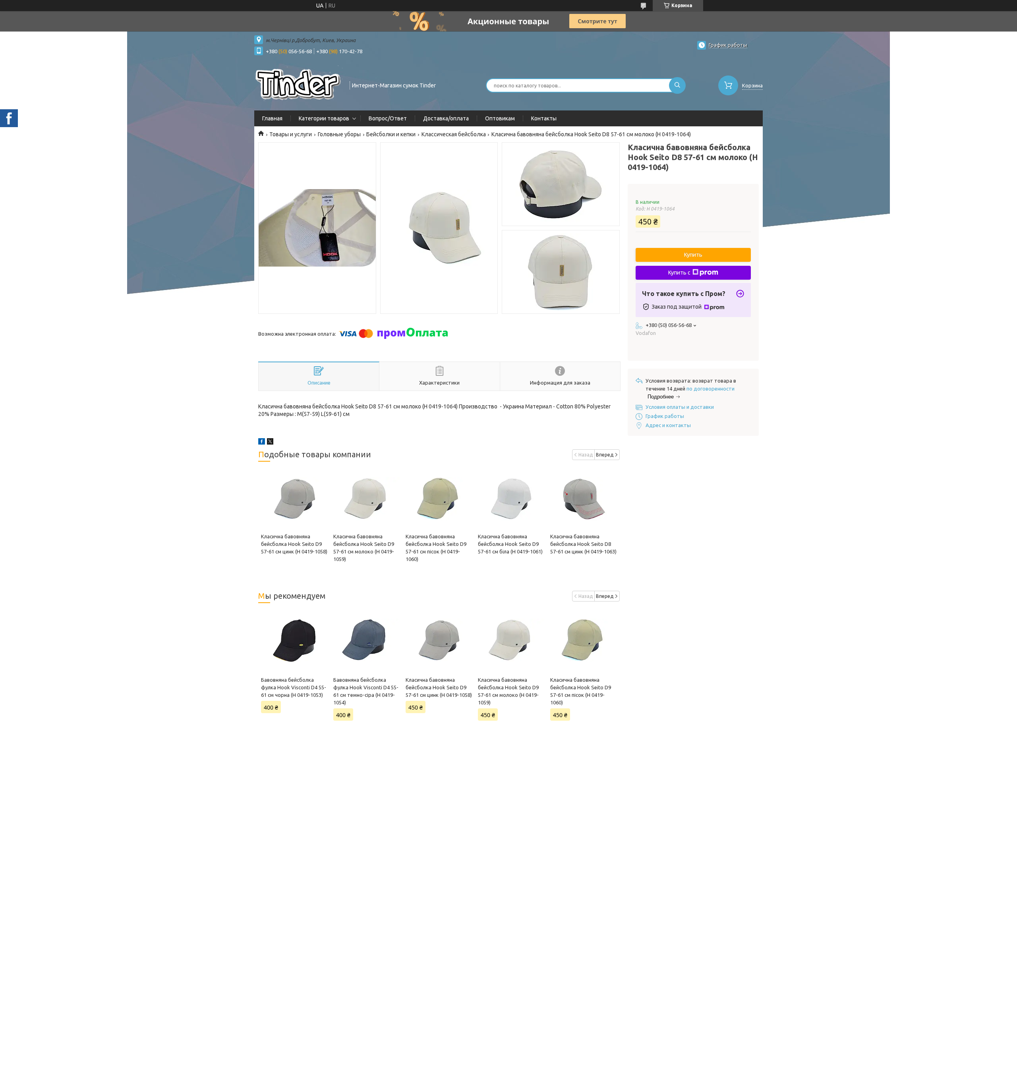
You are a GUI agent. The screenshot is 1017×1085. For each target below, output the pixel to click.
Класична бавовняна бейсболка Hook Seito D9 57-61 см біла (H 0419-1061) (510, 544)
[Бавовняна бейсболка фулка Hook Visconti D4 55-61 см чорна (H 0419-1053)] (294, 640)
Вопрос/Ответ (388, 118)
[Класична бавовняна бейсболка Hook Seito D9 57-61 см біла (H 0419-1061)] (511, 499)
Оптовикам (500, 118)
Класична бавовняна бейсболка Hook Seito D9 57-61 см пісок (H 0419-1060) (580, 691)
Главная (272, 118)
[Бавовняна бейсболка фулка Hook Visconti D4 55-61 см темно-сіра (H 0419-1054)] (366, 640)
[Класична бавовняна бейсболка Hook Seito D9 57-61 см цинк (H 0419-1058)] (294, 499)
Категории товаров (324, 118)
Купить (693, 254)
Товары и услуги (290, 134)
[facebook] (261, 442)
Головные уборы (339, 134)
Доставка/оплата (446, 118)
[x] (270, 442)
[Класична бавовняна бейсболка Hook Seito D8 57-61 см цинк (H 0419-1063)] (583, 499)
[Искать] (677, 85)
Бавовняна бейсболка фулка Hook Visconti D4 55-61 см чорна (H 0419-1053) (293, 687)
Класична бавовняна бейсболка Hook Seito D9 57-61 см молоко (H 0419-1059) (508, 691)
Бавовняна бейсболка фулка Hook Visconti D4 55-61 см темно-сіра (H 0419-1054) (365, 691)
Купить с (679, 272)
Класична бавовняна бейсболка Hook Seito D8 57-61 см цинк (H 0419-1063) (583, 544)
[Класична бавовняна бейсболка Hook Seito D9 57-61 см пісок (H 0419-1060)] (439, 499)
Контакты (544, 118)
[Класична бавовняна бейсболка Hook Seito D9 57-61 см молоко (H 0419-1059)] (366, 499)
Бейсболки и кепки (391, 134)
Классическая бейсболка (453, 134)
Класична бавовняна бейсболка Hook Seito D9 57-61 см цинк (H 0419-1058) (294, 544)
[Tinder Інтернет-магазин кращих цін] (298, 84)
